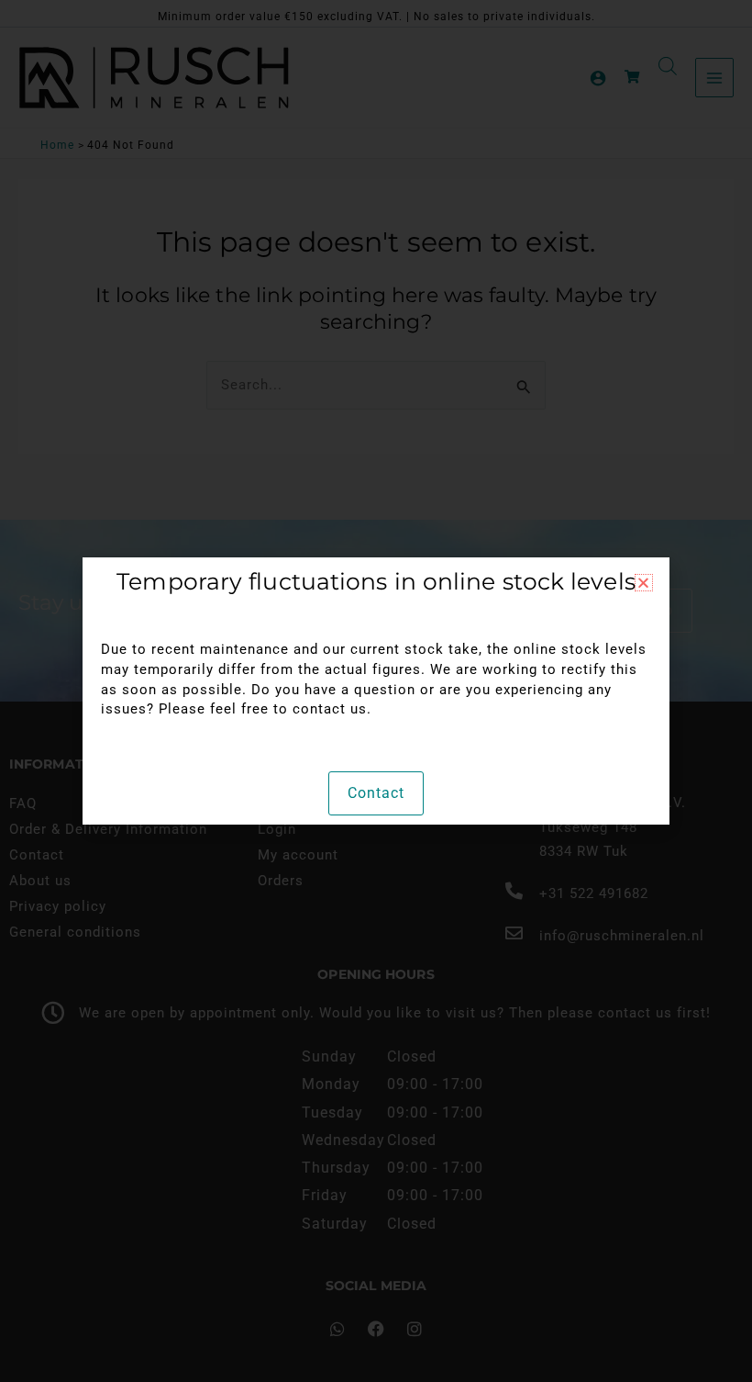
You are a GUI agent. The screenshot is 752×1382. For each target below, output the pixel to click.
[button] (643, 583)
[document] (376, 691)
